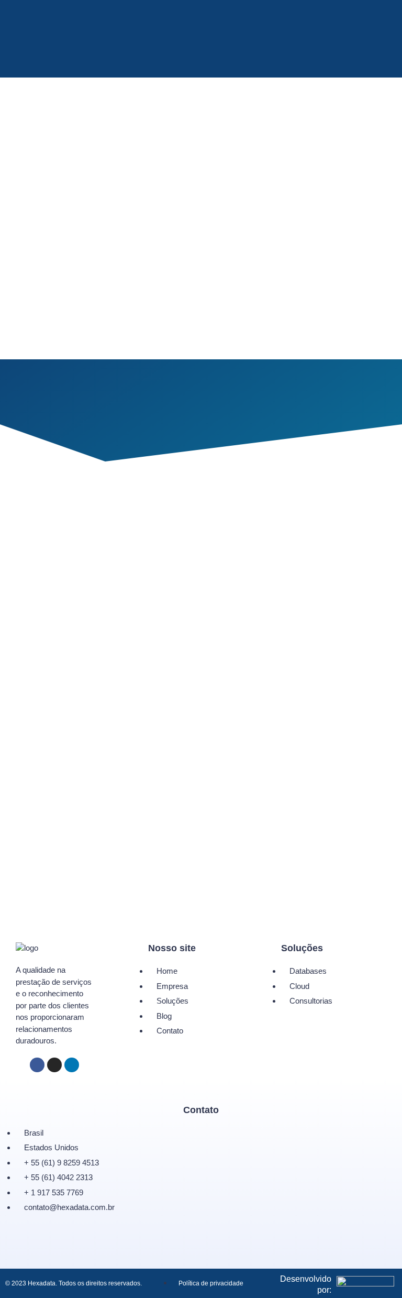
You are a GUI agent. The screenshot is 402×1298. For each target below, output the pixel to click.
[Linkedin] (71, 1065)
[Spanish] (211, 64)
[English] (184, 64)
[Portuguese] (198, 64)
